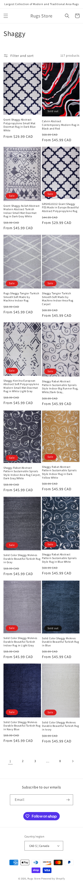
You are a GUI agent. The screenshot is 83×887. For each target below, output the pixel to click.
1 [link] (10, 761)
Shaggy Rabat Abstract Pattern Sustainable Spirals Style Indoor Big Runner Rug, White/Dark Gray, (60, 387)
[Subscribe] (68, 799)
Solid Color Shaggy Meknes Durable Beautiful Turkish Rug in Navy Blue (21, 725)
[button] (6, 16)
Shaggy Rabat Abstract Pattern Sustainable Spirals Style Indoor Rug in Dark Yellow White (59, 472)
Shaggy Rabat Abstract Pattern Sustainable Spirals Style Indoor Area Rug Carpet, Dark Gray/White (22, 473)
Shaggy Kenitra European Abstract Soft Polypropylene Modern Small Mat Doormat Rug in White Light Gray (21, 386)
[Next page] (73, 761)
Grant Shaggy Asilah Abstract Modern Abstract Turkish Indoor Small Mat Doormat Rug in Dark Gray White (21, 211)
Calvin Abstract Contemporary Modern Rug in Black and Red (61, 124)
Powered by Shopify (53, 878)
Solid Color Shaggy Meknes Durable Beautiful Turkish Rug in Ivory (60, 726)
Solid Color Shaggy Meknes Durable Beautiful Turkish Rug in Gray (21, 558)
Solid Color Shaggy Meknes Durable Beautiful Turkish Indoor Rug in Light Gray (20, 641)
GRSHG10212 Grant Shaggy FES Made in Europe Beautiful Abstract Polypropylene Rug (60, 207)
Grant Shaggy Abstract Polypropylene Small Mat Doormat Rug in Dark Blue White (19, 125)
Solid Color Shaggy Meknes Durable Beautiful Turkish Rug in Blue (60, 641)
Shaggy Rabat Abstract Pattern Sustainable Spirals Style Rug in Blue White (59, 558)
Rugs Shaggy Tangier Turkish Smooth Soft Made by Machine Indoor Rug (21, 297)
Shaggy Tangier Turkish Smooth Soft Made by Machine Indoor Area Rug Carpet (57, 299)
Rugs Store (34, 878)
